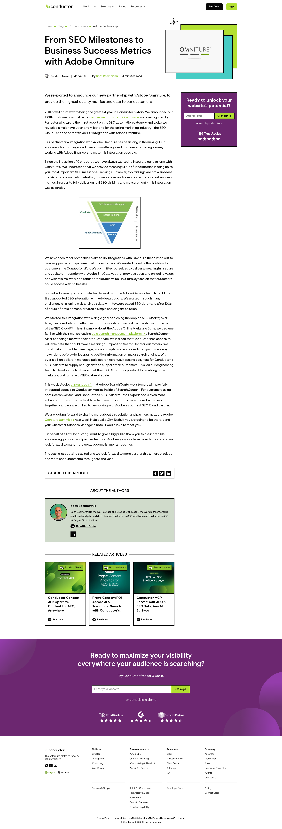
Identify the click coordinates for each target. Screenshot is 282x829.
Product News (78, 26)
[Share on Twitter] (161, 473)
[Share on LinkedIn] (168, 473)
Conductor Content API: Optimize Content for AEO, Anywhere (63, 604)
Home (48, 26)
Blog (61, 26)
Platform (97, 749)
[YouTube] (55, 765)
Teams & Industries (140, 749)
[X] (46, 765)
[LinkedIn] (73, 534)
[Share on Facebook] (155, 473)
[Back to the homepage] (59, 6)
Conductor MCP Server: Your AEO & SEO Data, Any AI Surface (151, 604)
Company (210, 749)
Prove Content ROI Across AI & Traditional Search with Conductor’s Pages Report (107, 604)
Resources (172, 749)
